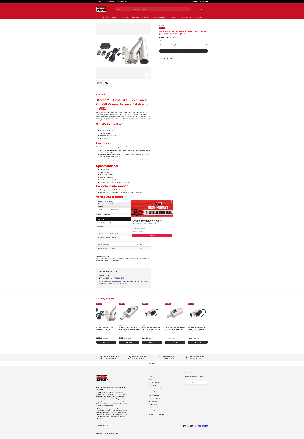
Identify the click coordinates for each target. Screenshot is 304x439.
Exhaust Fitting (153, 392)
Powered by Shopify (115, 433)
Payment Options (154, 395)
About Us (151, 376)
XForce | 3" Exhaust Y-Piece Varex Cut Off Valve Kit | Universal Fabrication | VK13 (104, 329)
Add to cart (191, 46)
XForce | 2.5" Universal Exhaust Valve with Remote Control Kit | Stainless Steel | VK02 (151, 329)
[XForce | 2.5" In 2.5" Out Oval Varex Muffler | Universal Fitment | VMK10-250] (129, 313)
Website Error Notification (156, 414)
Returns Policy (153, 404)
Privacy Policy (153, 401)
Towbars (174, 17)
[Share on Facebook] (167, 58)
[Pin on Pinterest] (170, 58)
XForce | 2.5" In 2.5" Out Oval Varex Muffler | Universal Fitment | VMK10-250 (129, 329)
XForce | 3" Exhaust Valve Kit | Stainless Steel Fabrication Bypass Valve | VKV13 (197, 329)
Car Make (105, 17)
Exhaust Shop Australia (105, 433)
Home (97, 21)
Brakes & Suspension (160, 17)
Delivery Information (154, 398)
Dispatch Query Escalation (156, 389)
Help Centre (152, 385)
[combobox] (153, 9)
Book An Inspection (154, 382)
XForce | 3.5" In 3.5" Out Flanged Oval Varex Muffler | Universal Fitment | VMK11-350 (175, 329)
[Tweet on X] (164, 58)
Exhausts (115, 17)
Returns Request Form (155, 408)
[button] (207, 9)
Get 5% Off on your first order (200, 1)
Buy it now (183, 50)
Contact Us (198, 17)
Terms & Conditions (154, 411)
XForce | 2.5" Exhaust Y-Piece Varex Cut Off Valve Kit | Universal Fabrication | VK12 (109, 21)
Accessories (146, 17)
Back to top (152, 363)
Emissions (125, 17)
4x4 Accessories (185, 17)
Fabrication (135, 17)
